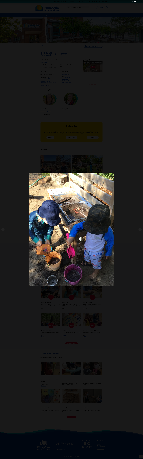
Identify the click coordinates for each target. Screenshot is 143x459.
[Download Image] (129, 2)
